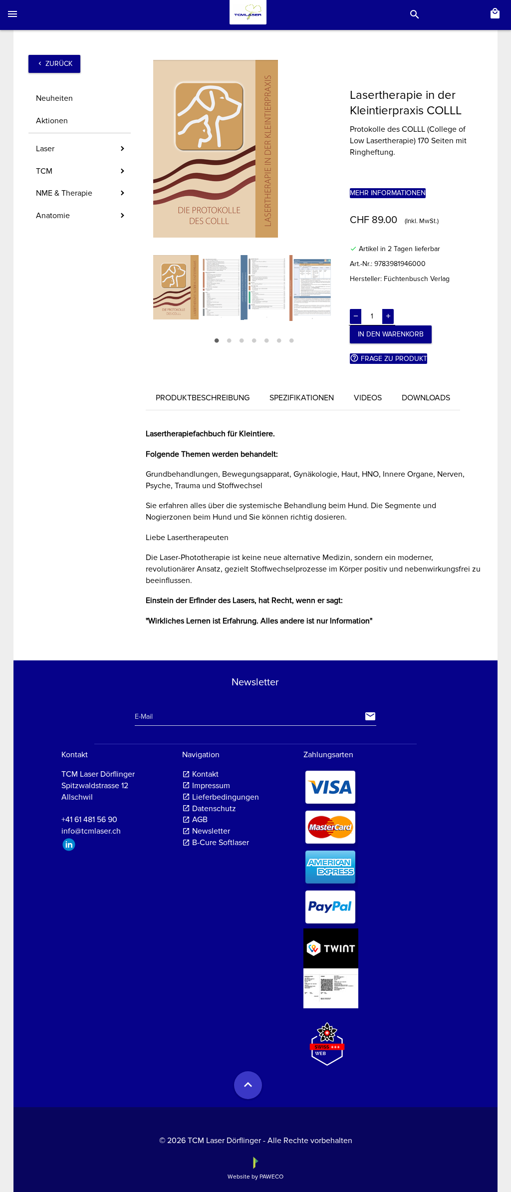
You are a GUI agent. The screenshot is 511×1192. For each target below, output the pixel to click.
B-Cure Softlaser (220, 843)
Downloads (426, 398)
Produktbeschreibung (203, 398)
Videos (368, 398)
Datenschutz (214, 809)
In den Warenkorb (391, 334)
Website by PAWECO (255, 1177)
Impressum (211, 786)
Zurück (54, 63)
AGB (200, 820)
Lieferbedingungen (225, 797)
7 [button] (291, 338)
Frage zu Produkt (388, 358)
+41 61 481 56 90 (89, 820)
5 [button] (266, 338)
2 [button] (229, 338)
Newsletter (211, 831)
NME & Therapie (64, 193)
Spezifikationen (301, 398)
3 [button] (241, 338)
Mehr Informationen (388, 193)
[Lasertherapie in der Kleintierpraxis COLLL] (244, 149)
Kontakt (205, 774)
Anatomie (53, 216)
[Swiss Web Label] (327, 1040)
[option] (244, 149)
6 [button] (278, 338)
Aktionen (52, 121)
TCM (44, 171)
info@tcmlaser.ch (91, 831)
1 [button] (216, 338)
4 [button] (254, 338)
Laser (45, 149)
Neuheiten (54, 98)
